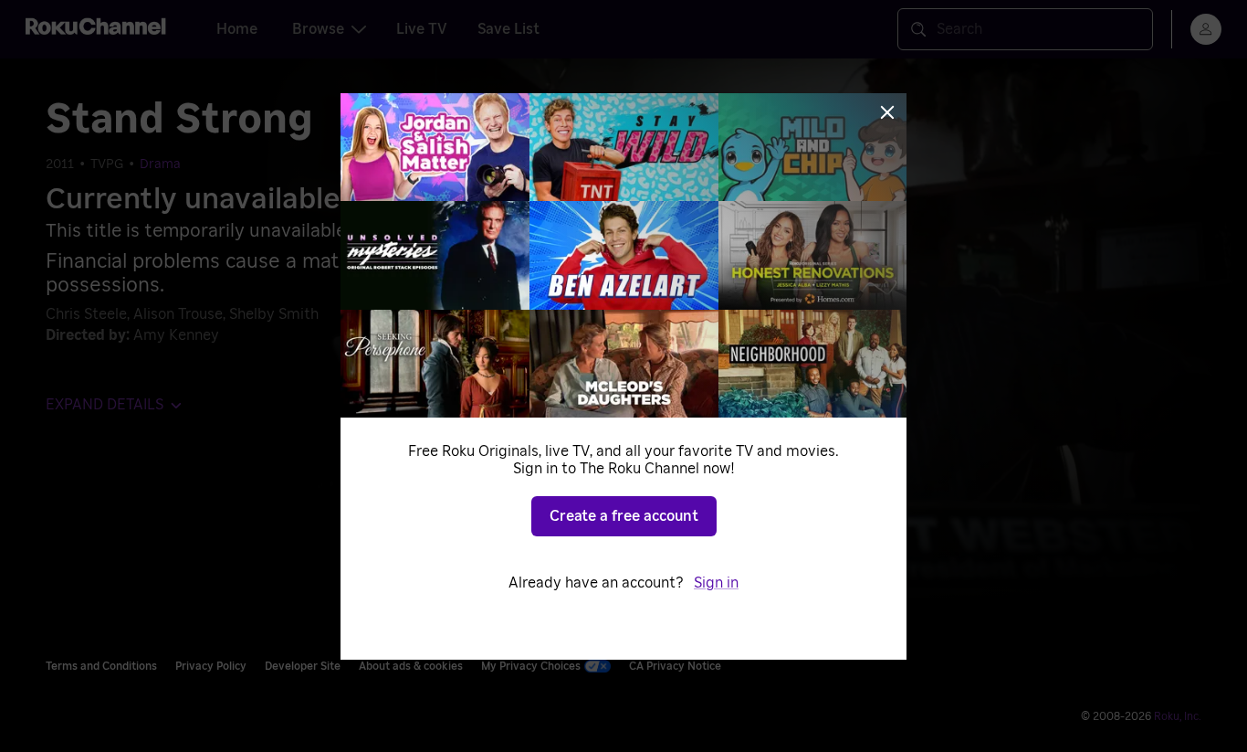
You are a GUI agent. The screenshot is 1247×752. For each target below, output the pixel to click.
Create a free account (624, 516)
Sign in (716, 583)
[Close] (887, 112)
